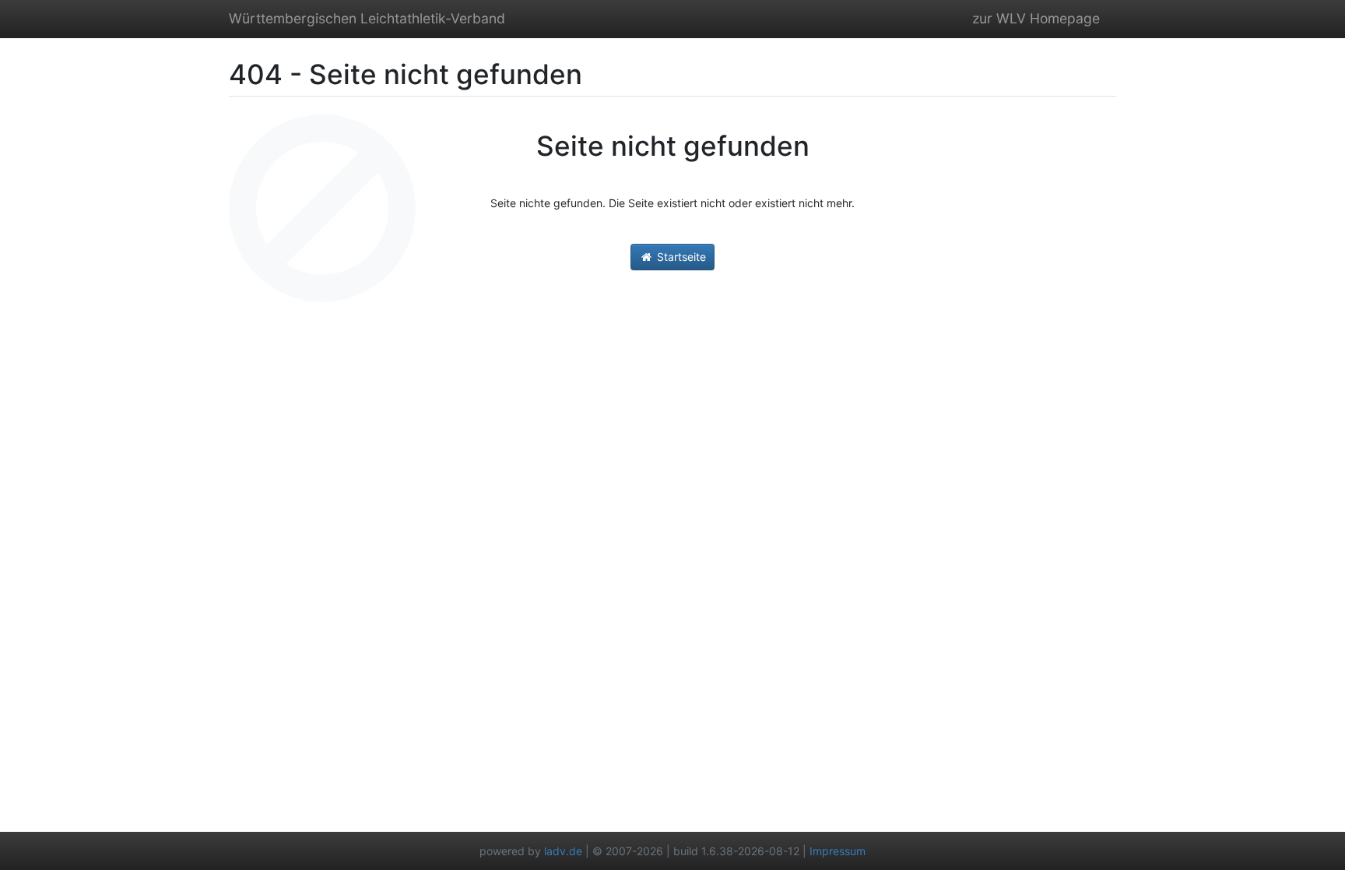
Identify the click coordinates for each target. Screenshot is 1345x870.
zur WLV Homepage (1036, 18)
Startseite (680, 256)
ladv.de (563, 851)
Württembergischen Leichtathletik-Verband (367, 18)
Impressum (837, 851)
